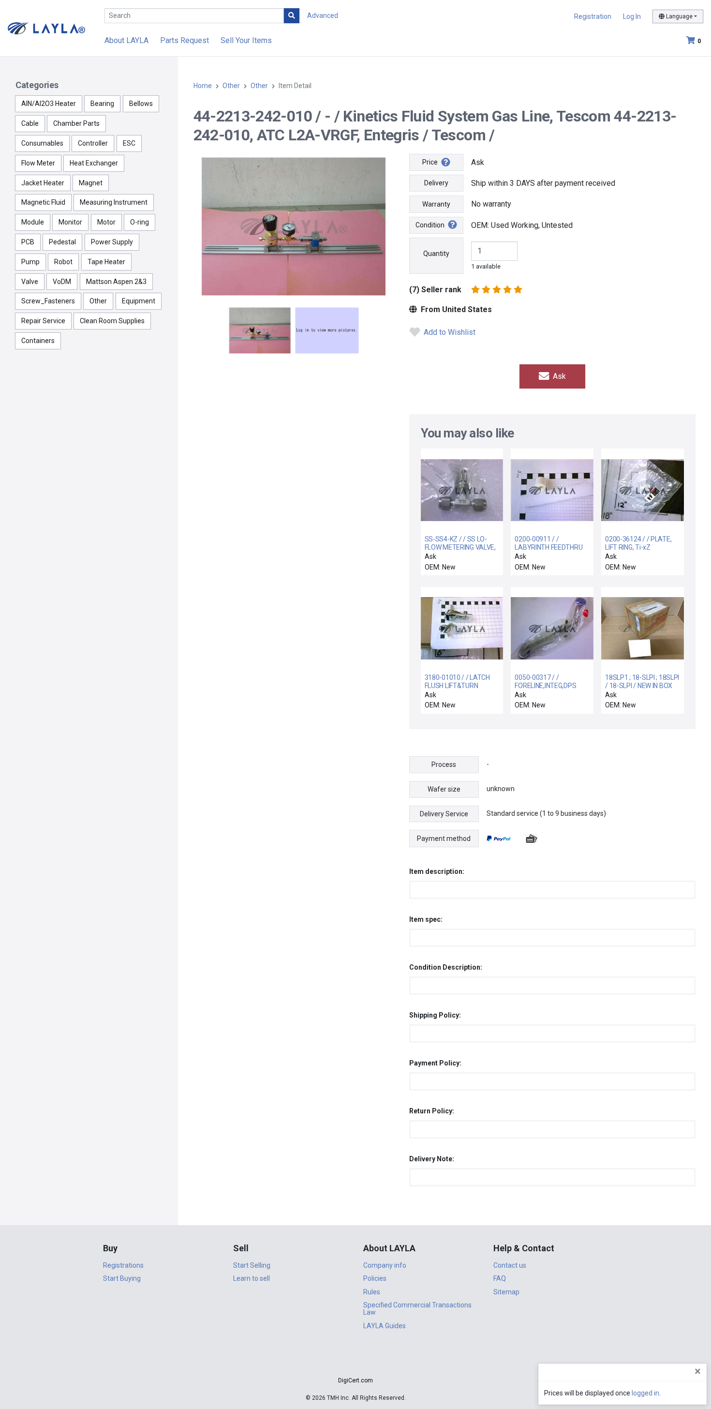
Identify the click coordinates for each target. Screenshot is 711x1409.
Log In (632, 16)
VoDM (62, 281)
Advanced (322, 15)
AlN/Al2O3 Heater (48, 103)
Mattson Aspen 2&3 (116, 281)
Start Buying (122, 1278)
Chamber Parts (76, 123)
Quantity (436, 253)
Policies (374, 1278)
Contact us (509, 1265)
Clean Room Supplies (112, 321)
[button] (355, 1363)
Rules (371, 1292)
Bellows (141, 103)
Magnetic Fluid (43, 202)
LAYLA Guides (384, 1326)
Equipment (138, 301)
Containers (38, 341)
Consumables (42, 143)
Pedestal (62, 242)
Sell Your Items (246, 40)
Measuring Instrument (114, 202)
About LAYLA (126, 40)
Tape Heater (106, 262)
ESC (129, 143)
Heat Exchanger (94, 163)
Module (32, 222)
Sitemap (506, 1292)
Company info (384, 1265)
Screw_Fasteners (48, 301)
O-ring (139, 222)
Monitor (70, 222)
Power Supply (112, 242)
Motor (106, 222)
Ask (558, 376)
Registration (592, 16)
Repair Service (43, 321)
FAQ (499, 1278)
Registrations (123, 1265)
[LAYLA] (46, 27)
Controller (93, 143)
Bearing (102, 103)
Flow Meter (38, 163)
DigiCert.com (355, 1380)
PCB (27, 242)
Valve (29, 281)
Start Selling (251, 1265)
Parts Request (184, 40)
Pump (30, 262)
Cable (30, 123)
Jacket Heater (42, 183)
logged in (645, 1393)
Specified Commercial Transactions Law (417, 1308)
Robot (63, 262)
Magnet (91, 183)
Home (202, 86)
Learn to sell (251, 1278)
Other (98, 301)
